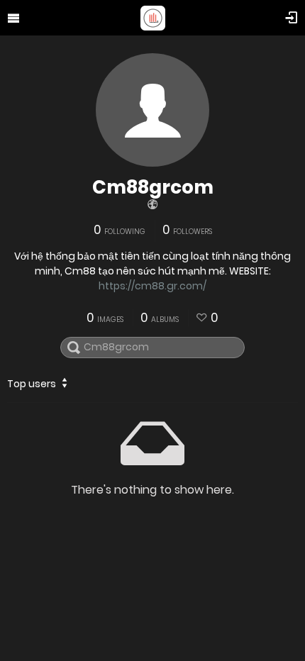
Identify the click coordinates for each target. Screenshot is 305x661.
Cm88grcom (153, 187)
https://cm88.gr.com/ (152, 286)
